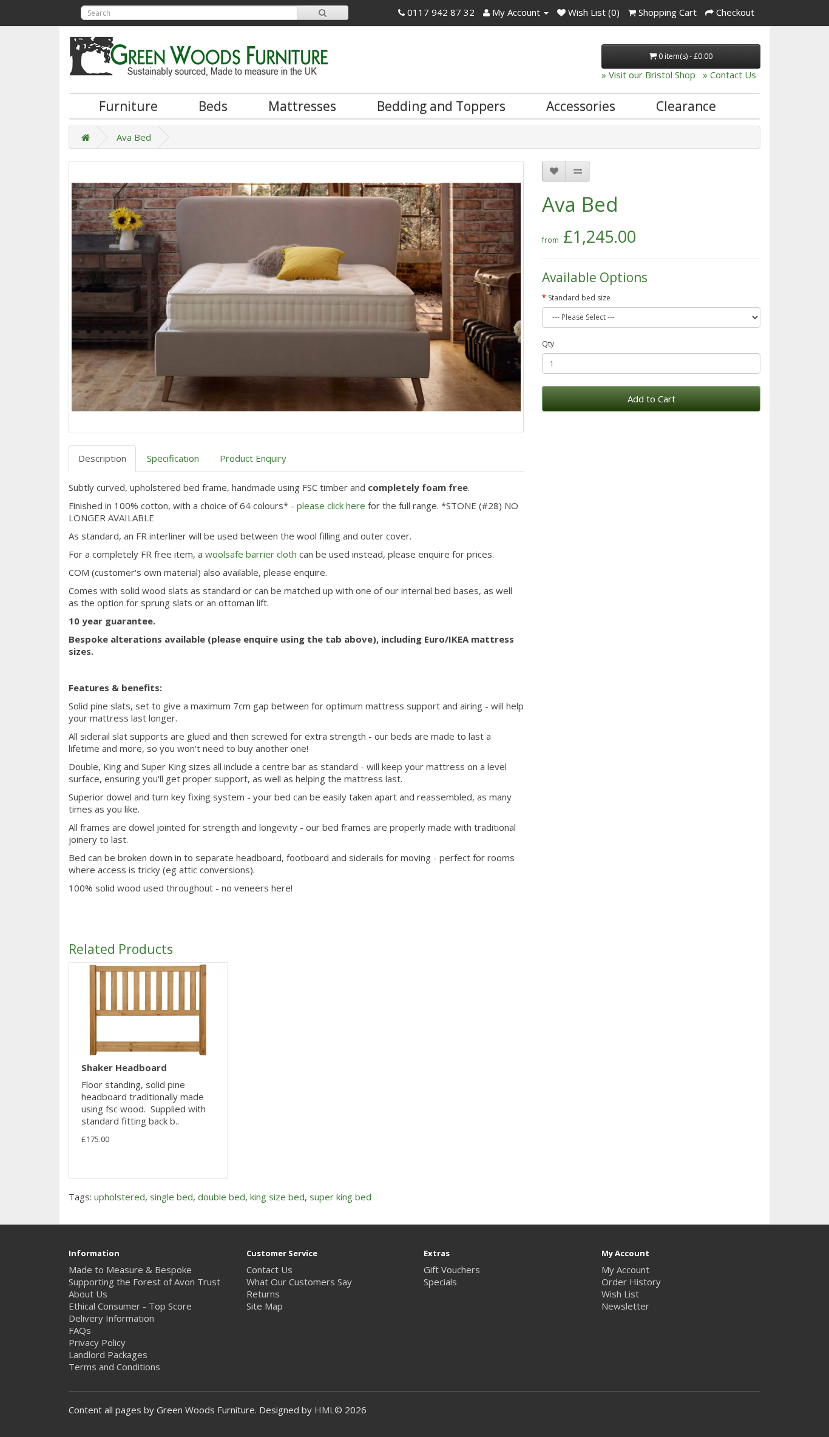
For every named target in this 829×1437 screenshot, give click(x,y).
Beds (213, 106)
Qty (548, 344)
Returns (263, 1294)
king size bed (277, 1197)
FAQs (80, 1330)
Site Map (264, 1306)
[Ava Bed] (296, 297)
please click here (331, 505)
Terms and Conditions (114, 1367)
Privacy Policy (97, 1342)
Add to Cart (651, 399)
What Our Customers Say (299, 1282)
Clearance (686, 106)
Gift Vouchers (452, 1269)
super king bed (340, 1197)
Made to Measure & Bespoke (130, 1269)
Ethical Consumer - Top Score (130, 1306)
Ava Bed (134, 137)
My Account (625, 1269)
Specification (173, 458)
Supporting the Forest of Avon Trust (144, 1282)
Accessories (580, 106)
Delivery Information (111, 1318)
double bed (221, 1197)
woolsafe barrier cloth (251, 554)
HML (324, 1410)
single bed (171, 1197)
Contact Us (269, 1269)
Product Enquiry (253, 458)
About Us (88, 1294)
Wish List (620, 1294)
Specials (440, 1282)
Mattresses (302, 106)
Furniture (128, 106)
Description (102, 458)
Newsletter (625, 1306)
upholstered (119, 1197)
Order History (631, 1282)
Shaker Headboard (124, 1067)
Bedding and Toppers (441, 106)
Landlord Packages (108, 1354)
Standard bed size (579, 297)
